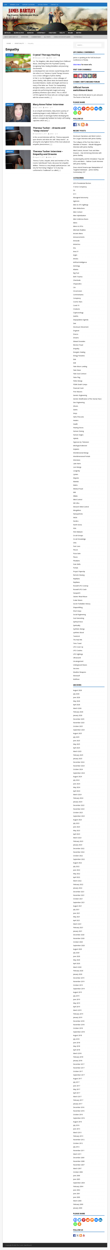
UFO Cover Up (78, 647)
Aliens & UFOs (19, 33)
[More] (79, 113)
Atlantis (75, 269)
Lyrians (75, 474)
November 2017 (78, 1068)
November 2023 (78, 809)
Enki (74, 359)
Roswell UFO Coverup (80, 586)
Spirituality (19, 43)
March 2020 (77, 967)
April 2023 (76, 834)
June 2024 (76, 784)
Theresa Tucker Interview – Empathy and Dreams (48, 153)
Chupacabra (77, 284)
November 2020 (78, 938)
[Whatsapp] (75, 113)
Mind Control (77, 499)
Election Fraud (78, 345)
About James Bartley (11, 37)
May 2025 (76, 744)
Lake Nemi (77, 464)
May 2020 (76, 960)
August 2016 (77, 1122)
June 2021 (76, 913)
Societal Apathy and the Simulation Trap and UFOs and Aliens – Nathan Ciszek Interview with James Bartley (88, 161)
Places (75, 557)
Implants (76, 449)
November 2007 (78, 1165)
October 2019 (78, 985)
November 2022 (78, 852)
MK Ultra (76, 503)
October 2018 (78, 1028)
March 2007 (77, 1168)
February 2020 (78, 971)
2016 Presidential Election (82, 183)
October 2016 (78, 1114)
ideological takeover (80, 446)
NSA (74, 528)
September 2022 (79, 859)
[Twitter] (79, 108)
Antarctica (76, 244)
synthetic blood (78, 632)
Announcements (79, 237)
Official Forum (42, 4)
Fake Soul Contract (79, 374)
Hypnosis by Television (81, 442)
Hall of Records (78, 417)
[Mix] (92, 108)
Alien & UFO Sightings (80, 205)
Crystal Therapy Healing (46, 54)
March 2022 (77, 881)
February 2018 (78, 1057)
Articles (7, 33)
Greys (75, 413)
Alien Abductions (79, 208)
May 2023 (76, 830)
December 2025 (78, 719)
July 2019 (76, 996)
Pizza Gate (77, 553)
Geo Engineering (79, 402)
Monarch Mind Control (81, 507)
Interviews (24, 37)
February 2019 (78, 1014)
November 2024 (78, 766)
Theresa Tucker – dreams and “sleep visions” (49, 129)
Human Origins (78, 435)
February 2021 (78, 927)
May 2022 (76, 874)
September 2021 (79, 902)
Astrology (76, 266)
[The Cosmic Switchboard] (55, 29)
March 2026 (77, 708)
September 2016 (79, 1118)
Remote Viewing (78, 575)
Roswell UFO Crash (79, 589)
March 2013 (77, 1132)
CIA (74, 287)
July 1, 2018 (38, 107)
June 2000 (76, 1197)
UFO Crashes (77, 650)
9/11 (74, 194)
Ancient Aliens (78, 233)
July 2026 (76, 694)
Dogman (76, 331)
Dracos (75, 334)
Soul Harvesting (78, 618)
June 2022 (76, 870)
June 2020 (76, 956)
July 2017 (76, 1082)
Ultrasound (77, 658)
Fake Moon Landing (80, 366)
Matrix (78, 33)
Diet (74, 323)
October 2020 (78, 942)
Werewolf (76, 676)
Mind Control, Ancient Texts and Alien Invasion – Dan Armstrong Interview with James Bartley (87, 152)
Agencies (30, 33)
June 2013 (76, 1129)
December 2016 (78, 1107)
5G (74, 190)
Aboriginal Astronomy (80, 197)
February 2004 (78, 1186)
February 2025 (78, 755)
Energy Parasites (79, 356)
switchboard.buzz (83, 90)
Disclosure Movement (81, 327)
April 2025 (76, 748)
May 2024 (76, 787)
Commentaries (36, 37)
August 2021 (77, 906)
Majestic (76, 478)
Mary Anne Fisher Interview (48, 104)
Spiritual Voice (78, 622)
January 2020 (77, 974)
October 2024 (78, 769)
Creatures (52, 33)
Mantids (76, 482)
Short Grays (77, 611)
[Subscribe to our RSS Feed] (83, 124)
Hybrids (75, 438)
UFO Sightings (78, 654)
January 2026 (77, 715)
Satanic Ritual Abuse (80, 596)
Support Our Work (28, 4)
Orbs (74, 543)
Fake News (77, 370)
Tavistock (76, 636)
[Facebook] (75, 108)
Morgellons (77, 510)
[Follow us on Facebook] (75, 124)
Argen (75, 255)
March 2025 (77, 751)
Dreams (76, 338)
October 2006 (78, 1172)
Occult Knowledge (79, 539)
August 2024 (77, 777)
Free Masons (77, 392)
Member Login (14, 4)
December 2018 (78, 1021)
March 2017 (77, 1096)
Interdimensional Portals (81, 456)
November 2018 (78, 1025)
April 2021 (76, 920)
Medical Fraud (78, 489)
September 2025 (79, 730)
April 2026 (76, 705)
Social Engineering (79, 614)
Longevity (76, 471)
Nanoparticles (78, 514)
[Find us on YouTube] (87, 124)
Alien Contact (77, 212)
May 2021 (76, 917)
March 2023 (77, 838)
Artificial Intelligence (80, 262)
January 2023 (77, 845)
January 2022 (77, 888)
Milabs (70, 33)
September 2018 (79, 1032)
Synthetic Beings (79, 629)
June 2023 (76, 827)
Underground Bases (80, 665)
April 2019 (76, 1007)
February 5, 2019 (40, 58)
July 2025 (76, 737)
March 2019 (77, 1010)
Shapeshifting (77, 607)
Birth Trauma (77, 277)
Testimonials (78, 37)
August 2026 (77, 690)
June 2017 (76, 1086)
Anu (74, 248)
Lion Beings (77, 467)
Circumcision (77, 291)
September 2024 (79, 773)
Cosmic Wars (77, 302)
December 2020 (78, 935)
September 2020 (79, 945)
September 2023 (79, 816)
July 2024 (76, 780)
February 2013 (78, 1136)
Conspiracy (41, 33)
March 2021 (77, 924)
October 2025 (78, 726)
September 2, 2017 (41, 134)
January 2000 (77, 1208)
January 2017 (77, 1104)
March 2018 (77, 1053)
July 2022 (76, 866)
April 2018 (76, 1050)
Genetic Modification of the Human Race (87, 399)
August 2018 (77, 1035)
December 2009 (78, 1158)
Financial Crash (78, 388)
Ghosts (75, 406)
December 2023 (78, 805)
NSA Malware (78, 532)
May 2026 (76, 701)
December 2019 (78, 978)
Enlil (74, 363)
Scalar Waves (77, 600)
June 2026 (76, 697)
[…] (51, 97)
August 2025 (77, 733)
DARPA (75, 316)
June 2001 (76, 1194)
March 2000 (77, 1201)
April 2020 (76, 963)
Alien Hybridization (79, 215)
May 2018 (76, 1046)
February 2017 (78, 1100)
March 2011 (77, 1154)
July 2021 (76, 909)
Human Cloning (78, 431)
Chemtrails (77, 280)
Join (5, 4)
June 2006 (76, 1176)
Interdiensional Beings (81, 453)
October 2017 (78, 1071)
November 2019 (78, 981)
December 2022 (78, 848)
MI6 (74, 492)
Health (62, 33)
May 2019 (76, 1003)
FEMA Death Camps (80, 384)
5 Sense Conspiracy (80, 187)
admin (50, 58)
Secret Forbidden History (81, 604)
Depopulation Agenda (80, 320)
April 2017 (76, 1093)
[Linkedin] (100, 108)
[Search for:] (89, 45)
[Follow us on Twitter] (79, 124)
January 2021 (77, 931)
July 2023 (76, 823)
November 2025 (78, 723)
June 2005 (76, 1179)
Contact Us (54, 4)
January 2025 (77, 759)
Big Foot (76, 273)
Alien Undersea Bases (80, 219)
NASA (75, 517)
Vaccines (76, 668)
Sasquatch (76, 593)
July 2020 (76, 953)
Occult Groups (78, 535)
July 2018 (76, 1039)
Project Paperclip (79, 571)
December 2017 (78, 1064)
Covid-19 (76, 305)
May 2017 (76, 1089)
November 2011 (78, 1150)
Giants (75, 410)
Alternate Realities (79, 230)
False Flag (76, 377)
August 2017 (77, 1079)
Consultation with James (62, 37)
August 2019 (77, 992)
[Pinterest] (84, 108)
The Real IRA (77, 640)
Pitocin (75, 550)
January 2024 (77, 802)
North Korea (77, 525)
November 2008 (78, 1161)
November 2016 (78, 1111)
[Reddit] (88, 108)
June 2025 (76, 741)
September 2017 (79, 1075)
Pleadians (76, 561)
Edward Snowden (79, 341)
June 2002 (76, 1190)
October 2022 (78, 856)
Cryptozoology (78, 313)
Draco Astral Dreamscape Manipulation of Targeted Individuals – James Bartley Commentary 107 (88, 169)
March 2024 (77, 794)
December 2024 (78, 762)
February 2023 (78, 841)
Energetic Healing (79, 352)
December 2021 (78, 892)
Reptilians (76, 579)
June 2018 (76, 1043)
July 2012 (76, 1147)
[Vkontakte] (96, 108)
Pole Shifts (77, 564)
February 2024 (78, 798)
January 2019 (77, 1017)
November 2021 (78, 895)
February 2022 (78, 884)
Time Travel (77, 643)
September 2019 (79, 989)
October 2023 (78, 812)
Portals (75, 568)
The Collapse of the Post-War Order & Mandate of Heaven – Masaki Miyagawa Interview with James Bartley (87, 144)
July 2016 (76, 1125)
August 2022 (77, 863)
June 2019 (76, 999)
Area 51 (76, 251)
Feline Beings (77, 381)
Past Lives (76, 546)
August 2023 (77, 820)
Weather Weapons (79, 672)
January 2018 (77, 1061)
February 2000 (78, 1204)
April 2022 (76, 877)
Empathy (76, 349)
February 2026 (78, 712)
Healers (75, 420)
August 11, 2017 (40, 157)
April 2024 (76, 791)
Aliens (75, 223)
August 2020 (77, 949)
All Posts (47, 37)
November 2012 (78, 1140)
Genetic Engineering (80, 395)
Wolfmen (76, 679)
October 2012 (78, 1143)
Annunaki (76, 241)
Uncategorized (78, 661)
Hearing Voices (78, 428)
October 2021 (78, 899)
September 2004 (79, 1183)
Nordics (76, 521)
